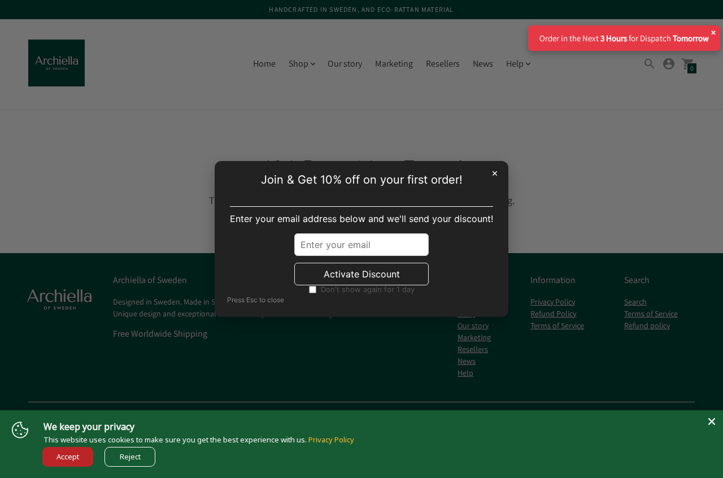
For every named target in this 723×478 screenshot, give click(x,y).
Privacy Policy (331, 439)
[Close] (711, 421)
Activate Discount (362, 274)
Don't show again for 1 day (368, 289)
